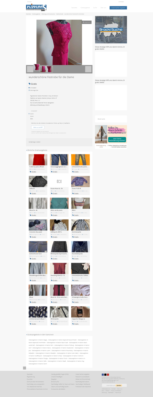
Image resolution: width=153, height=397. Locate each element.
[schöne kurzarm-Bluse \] (38, 312)
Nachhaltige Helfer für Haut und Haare (62, 384)
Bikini (73, 210)
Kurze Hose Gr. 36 (57, 188)
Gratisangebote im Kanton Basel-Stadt (57, 342)
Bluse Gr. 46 (33, 210)
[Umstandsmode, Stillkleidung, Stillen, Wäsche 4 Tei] (80, 268)
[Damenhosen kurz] (38, 246)
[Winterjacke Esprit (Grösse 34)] (59, 246)
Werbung (104, 392)
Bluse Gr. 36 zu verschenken (60, 297)
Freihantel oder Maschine (83, 386)
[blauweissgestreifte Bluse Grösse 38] (38, 268)
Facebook (103, 375)
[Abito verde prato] (59, 203)
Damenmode (59, 14)
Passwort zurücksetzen (82, 377)
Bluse (31, 297)
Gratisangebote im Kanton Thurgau (38, 358)
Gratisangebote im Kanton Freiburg (64, 345)
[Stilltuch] (38, 181)
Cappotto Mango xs (78, 319)
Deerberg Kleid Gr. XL (58, 275)
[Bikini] (80, 203)
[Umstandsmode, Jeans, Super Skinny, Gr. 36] (80, 159)
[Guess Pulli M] (80, 181)
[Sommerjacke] (80, 225)
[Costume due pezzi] (38, 225)
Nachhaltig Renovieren (82, 382)
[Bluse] (38, 290)
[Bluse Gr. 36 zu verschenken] (59, 290)
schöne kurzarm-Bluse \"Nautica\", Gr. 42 (43, 319)
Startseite (74, 7)
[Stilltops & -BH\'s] (59, 225)
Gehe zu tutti (37, 127)
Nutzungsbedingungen (110, 380)
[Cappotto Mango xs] (80, 312)
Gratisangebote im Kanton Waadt (57, 361)
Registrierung (31, 377)
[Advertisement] (111, 64)
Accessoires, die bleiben (58, 389)
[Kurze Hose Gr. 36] (59, 181)
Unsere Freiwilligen (56, 377)
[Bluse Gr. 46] (38, 203)
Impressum (118, 392)
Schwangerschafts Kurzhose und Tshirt (85, 297)
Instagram (110, 375)
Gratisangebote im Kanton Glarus (41, 348)
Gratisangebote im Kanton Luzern (41, 350)
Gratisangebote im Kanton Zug (75, 361)
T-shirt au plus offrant (36, 167)
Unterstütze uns (106, 389)
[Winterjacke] (59, 312)
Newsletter (111, 392)
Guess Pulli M (76, 188)
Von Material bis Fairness (34, 386)
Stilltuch (32, 188)
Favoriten (29, 379)
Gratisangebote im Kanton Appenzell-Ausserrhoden (62, 340)
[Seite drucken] (57, 18)
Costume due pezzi (35, 232)
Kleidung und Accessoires (48, 14)
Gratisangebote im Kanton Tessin (58, 358)
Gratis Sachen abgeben (118, 8)
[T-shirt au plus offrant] (38, 159)
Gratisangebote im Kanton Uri (77, 358)
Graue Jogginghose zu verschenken (62, 167)
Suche (95, 7)
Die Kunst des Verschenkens (35, 382)
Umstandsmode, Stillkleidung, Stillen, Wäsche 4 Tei (89, 275)
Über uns (103, 7)
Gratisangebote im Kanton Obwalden (46, 353)
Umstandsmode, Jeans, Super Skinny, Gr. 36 (86, 167)
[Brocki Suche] (111, 29)
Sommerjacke (76, 232)
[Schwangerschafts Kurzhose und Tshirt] (80, 290)
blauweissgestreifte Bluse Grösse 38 (41, 275)
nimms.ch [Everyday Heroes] (113, 377)
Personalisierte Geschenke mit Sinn (37, 389)
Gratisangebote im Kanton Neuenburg (62, 350)
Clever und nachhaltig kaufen (60, 386)
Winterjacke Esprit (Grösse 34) (61, 254)
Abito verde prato (56, 210)
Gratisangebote (85, 7)
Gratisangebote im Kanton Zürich (38, 364)
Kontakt (114, 389)
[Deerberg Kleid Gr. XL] (59, 268)
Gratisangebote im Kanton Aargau (38, 340)
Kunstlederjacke (77, 254)
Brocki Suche (101, 119)
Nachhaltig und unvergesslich (35, 384)
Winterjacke (55, 319)
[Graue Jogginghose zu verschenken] (59, 159)
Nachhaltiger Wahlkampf (83, 384)
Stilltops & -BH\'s (56, 232)
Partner (107, 390)
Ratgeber (54, 379)
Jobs (103, 390)
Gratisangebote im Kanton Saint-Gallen (68, 353)
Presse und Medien (116, 390)
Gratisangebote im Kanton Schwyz (52, 356)
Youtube (108, 375)
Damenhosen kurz (35, 254)
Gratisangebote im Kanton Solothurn (73, 356)
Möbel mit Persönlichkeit (83, 379)
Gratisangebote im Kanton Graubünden (63, 348)
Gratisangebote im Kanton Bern (44, 345)
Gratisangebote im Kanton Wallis (38, 361)
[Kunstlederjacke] (80, 246)
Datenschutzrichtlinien (107, 382)
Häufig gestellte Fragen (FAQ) (59, 374)
